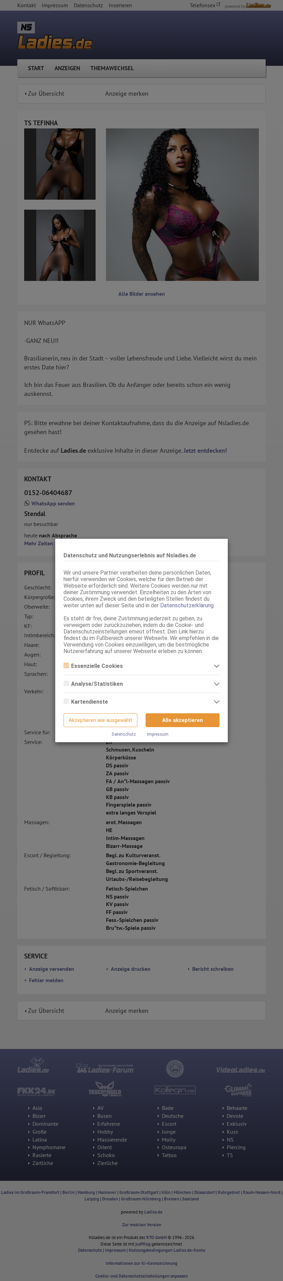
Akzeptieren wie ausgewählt (101, 720)
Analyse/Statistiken (97, 684)
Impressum (157, 734)
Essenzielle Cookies (97, 666)
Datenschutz (124, 734)
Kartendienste (89, 702)
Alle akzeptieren (182, 720)
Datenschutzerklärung (187, 605)
